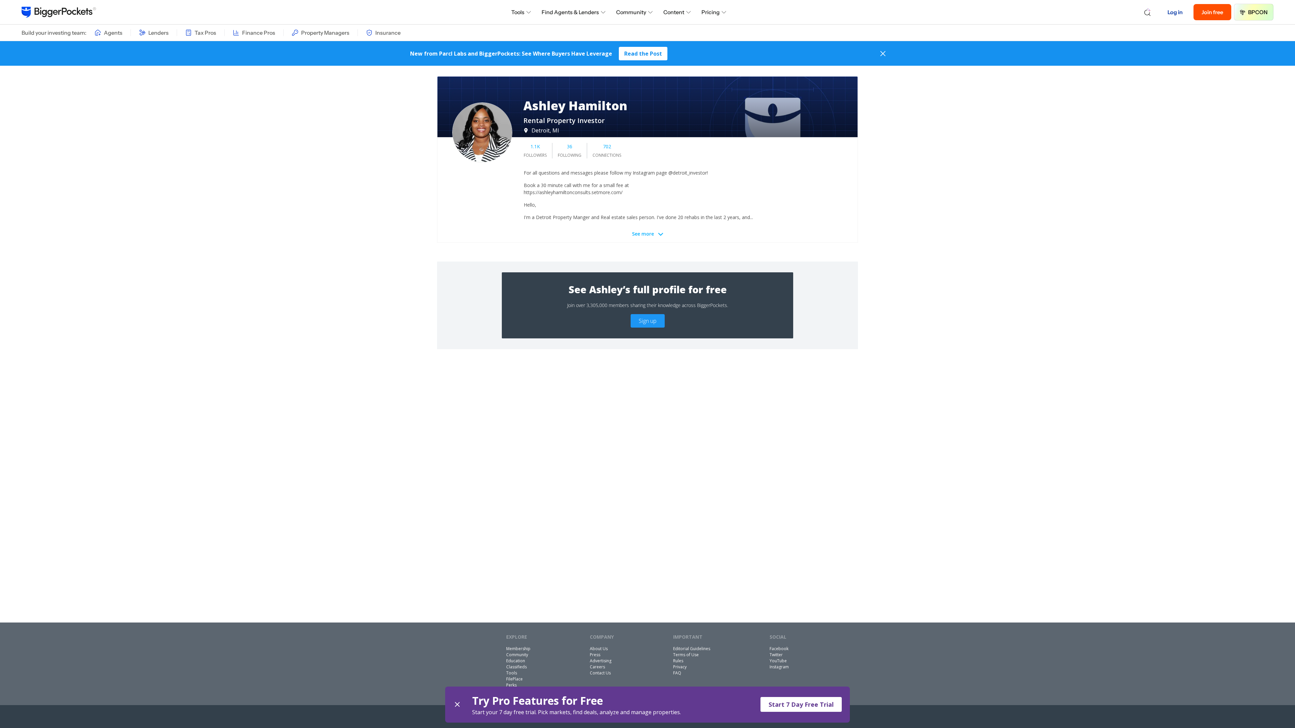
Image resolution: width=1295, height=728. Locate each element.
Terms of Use (686, 655)
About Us (599, 648)
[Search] (1147, 12)
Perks (511, 685)
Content (673, 12)
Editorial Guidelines (691, 648)
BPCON (1258, 12)
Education (515, 661)
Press (595, 655)
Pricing (710, 12)
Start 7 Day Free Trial (801, 704)
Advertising (600, 661)
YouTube (778, 661)
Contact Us (600, 673)
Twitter (776, 655)
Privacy (680, 667)
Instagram (779, 667)
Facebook (779, 648)
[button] (647, 705)
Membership (518, 648)
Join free (1212, 12)
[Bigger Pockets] (59, 12)
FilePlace (514, 679)
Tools (517, 12)
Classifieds (516, 667)
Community (631, 12)
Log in (1175, 12)
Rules (678, 661)
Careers (597, 667)
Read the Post (643, 53)
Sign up (648, 321)
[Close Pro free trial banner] (457, 705)
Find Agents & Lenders (570, 12)
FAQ (677, 673)
